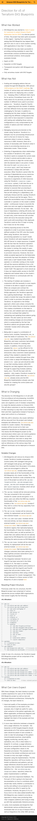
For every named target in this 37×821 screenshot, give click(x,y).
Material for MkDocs (12, 819)
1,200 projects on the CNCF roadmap (17, 88)
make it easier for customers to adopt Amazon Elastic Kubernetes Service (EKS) (19, 32)
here (25, 579)
